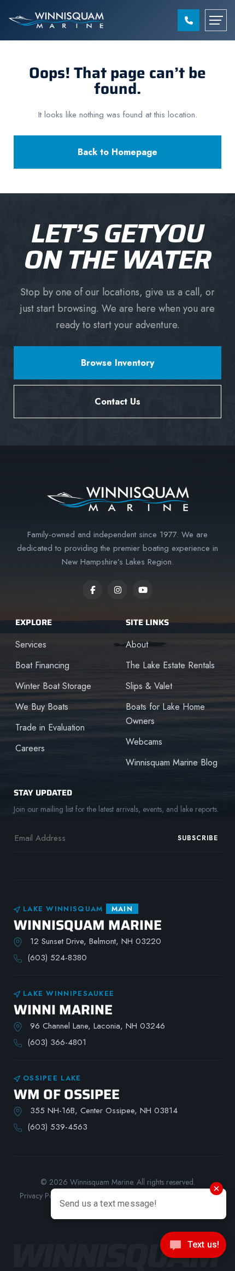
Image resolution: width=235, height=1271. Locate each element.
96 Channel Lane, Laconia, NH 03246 (96, 1026)
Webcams (144, 741)
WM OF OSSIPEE (67, 1094)
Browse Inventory (117, 363)
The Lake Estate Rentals (170, 665)
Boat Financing (42, 665)
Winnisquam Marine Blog (172, 762)
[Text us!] (193, 1248)
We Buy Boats (41, 706)
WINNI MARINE (63, 1009)
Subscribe (198, 838)
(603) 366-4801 (56, 1042)
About (137, 644)
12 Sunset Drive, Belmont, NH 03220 (94, 941)
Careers (30, 748)
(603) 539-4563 (57, 1127)
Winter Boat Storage (53, 686)
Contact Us (117, 401)
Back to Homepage (117, 152)
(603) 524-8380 (57, 958)
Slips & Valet (149, 686)
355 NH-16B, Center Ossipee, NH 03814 (102, 1110)
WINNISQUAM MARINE (88, 925)
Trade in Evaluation (50, 727)
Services (30, 644)
